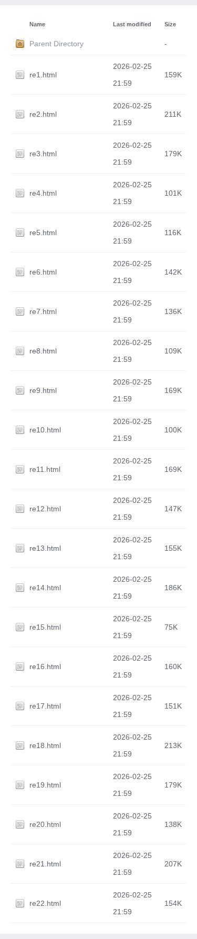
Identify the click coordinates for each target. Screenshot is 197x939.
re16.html (45, 666)
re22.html (45, 903)
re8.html (43, 351)
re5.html (43, 232)
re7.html (43, 311)
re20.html (45, 824)
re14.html (45, 587)
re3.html (43, 153)
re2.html (43, 114)
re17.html (45, 706)
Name (37, 24)
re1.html (43, 74)
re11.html (44, 469)
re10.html (45, 430)
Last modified (132, 24)
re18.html (45, 745)
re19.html (45, 785)
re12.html (45, 508)
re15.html (45, 627)
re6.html (43, 272)
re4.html (43, 193)
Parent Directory (56, 43)
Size (170, 24)
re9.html (43, 390)
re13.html (45, 548)
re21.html (45, 864)
